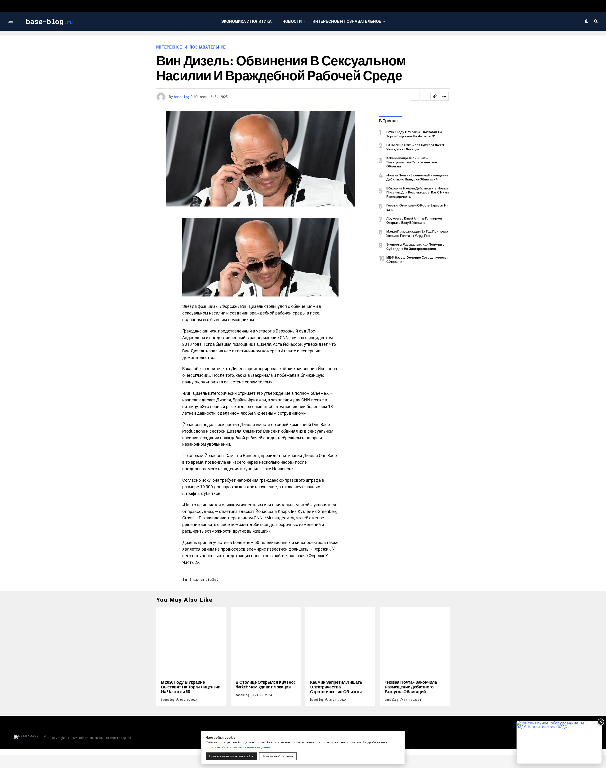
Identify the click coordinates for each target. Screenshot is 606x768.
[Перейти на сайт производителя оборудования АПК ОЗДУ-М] (559, 742)
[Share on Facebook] (415, 96)
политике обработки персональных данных (239, 747)
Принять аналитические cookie (231, 756)
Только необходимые (278, 756)
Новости (292, 21)
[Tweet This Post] (425, 96)
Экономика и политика (246, 21)
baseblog (181, 96)
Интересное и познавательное (346, 21)
